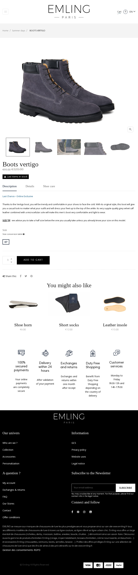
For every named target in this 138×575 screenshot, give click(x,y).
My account (9, 483)
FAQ (5, 496)
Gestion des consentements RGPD (21, 550)
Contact (7, 510)
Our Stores (8, 503)
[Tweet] (26, 276)
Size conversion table (13, 234)
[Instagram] (84, 512)
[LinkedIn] (90, 512)
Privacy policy (79, 449)
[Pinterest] (31, 276)
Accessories (9, 456)
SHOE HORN (23, 325)
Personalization (11, 463)
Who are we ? (10, 442)
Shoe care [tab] (49, 186)
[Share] (20, 276)
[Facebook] (72, 512)
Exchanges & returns (14, 489)
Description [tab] (10, 186)
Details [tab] (30, 186)
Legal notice (78, 463)
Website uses (79, 456)
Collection (8, 449)
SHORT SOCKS (69, 325)
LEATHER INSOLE (115, 325)
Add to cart (33, 260)
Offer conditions (11, 517)
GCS (74, 442)
